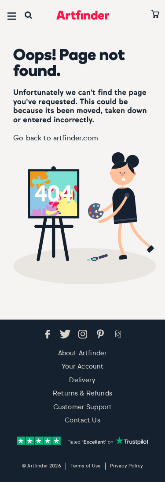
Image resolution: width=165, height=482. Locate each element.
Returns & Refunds (82, 393)
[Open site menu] (12, 16)
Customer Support (82, 407)
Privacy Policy (126, 465)
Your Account (83, 366)
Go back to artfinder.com (55, 138)
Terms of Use (85, 465)
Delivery (82, 380)
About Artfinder (82, 353)
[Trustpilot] (82, 441)
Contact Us (82, 420)
